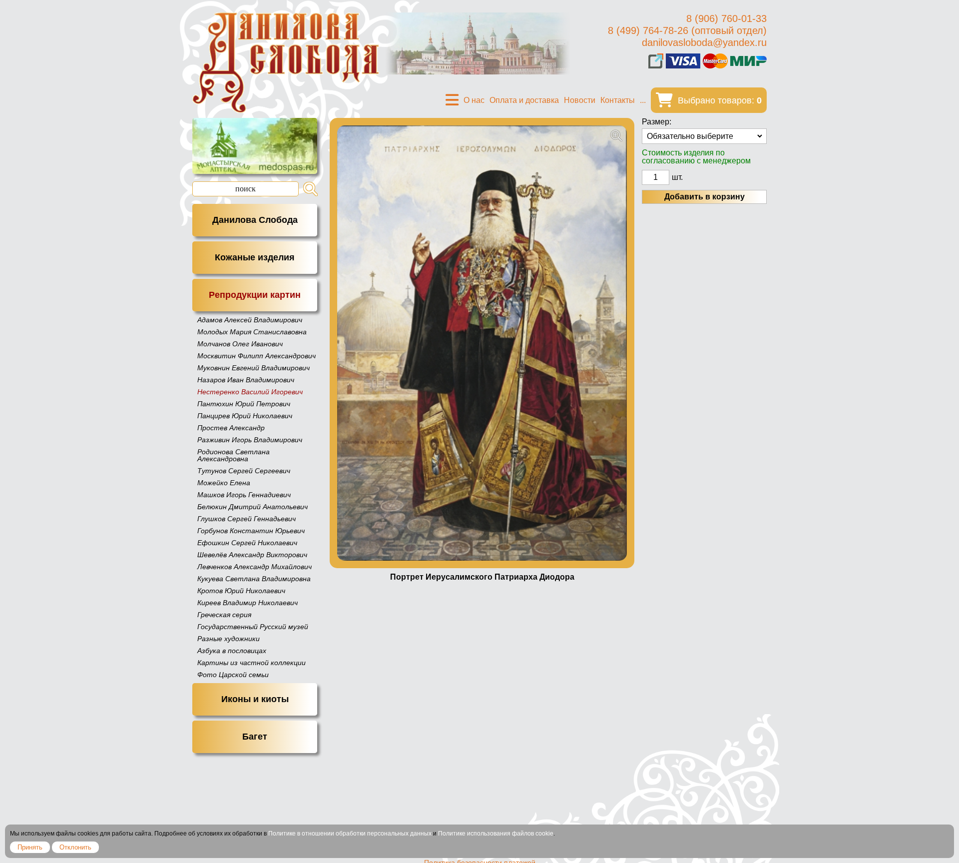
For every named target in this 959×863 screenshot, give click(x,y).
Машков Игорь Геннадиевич (244, 494)
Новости (579, 100)
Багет (254, 737)
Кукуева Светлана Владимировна (254, 578)
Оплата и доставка (524, 100)
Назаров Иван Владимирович (245, 379)
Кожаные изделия (255, 257)
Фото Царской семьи (233, 674)
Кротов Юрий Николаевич (241, 590)
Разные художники (228, 638)
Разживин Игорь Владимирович (249, 439)
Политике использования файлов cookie (495, 833)
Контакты (617, 100)
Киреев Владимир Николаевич (247, 602)
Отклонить (75, 847)
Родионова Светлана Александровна (233, 455)
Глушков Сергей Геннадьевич (246, 518)
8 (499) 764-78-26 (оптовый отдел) (687, 30)
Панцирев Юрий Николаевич (244, 415)
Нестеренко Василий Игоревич (250, 391)
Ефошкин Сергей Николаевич (247, 542)
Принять (29, 847)
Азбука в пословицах (231, 650)
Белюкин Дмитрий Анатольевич (252, 506)
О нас (474, 100)
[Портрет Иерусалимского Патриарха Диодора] (482, 343)
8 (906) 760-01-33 (726, 18)
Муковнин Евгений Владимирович (253, 367)
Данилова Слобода (255, 220)
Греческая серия (224, 614)
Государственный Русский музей (252, 626)
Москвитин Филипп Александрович (256, 355)
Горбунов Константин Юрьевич (251, 530)
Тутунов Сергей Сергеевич (243, 470)
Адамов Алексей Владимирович (249, 319)
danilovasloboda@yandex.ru (704, 42)
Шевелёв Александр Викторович (252, 554)
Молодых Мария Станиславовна (252, 331)
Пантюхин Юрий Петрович (243, 403)
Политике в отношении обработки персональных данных (350, 833)
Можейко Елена (223, 482)
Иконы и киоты (255, 699)
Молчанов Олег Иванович (240, 343)
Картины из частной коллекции (251, 662)
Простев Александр (231, 427)
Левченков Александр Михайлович (254, 566)
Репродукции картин (255, 295)
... (643, 100)
